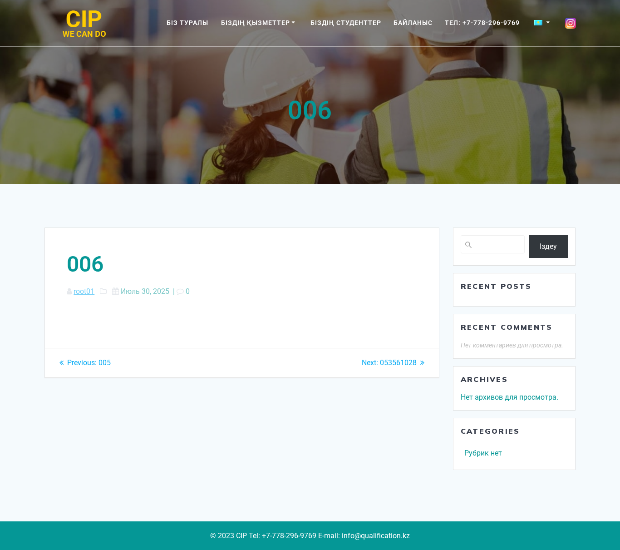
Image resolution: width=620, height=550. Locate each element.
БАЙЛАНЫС (413, 22)
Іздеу (548, 246)
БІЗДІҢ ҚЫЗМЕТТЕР (255, 22)
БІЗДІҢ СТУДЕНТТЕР (345, 22)
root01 (84, 291)
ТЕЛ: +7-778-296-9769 (482, 22)
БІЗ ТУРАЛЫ (187, 22)
